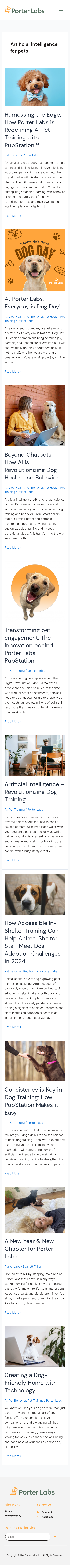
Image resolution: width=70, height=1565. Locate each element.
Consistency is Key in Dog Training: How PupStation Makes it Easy (33, 1101)
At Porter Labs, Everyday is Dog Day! (33, 302)
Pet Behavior (34, 316)
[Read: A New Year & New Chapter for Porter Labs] (35, 1210)
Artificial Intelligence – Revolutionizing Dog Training (34, 791)
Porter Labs (12, 1266)
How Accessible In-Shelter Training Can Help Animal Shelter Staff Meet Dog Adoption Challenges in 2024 (33, 942)
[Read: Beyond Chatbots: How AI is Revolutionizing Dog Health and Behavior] (35, 415)
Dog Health (16, 316)
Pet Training (12, 155)
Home (8, 1511)
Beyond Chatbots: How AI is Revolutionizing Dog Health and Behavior (32, 466)
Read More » (13, 215)
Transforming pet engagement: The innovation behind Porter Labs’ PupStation (29, 645)
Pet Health (52, 316)
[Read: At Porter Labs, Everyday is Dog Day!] (35, 259)
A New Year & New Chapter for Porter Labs (29, 1248)
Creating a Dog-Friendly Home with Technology (31, 1382)
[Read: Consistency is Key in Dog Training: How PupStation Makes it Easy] (35, 1060)
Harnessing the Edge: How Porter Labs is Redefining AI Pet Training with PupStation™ (33, 130)
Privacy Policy (13, 1515)
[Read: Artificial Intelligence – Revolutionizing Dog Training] (35, 755)
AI (6, 316)
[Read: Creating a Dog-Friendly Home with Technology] (35, 1346)
